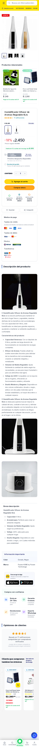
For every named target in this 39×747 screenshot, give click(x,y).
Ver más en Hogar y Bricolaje (30, 660)
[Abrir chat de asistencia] (34, 735)
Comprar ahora (19, 188)
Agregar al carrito (21, 181)
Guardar (12, 210)
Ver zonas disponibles (28, 155)
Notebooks (20, 8)
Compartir (29, 210)
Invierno (29, 8)
